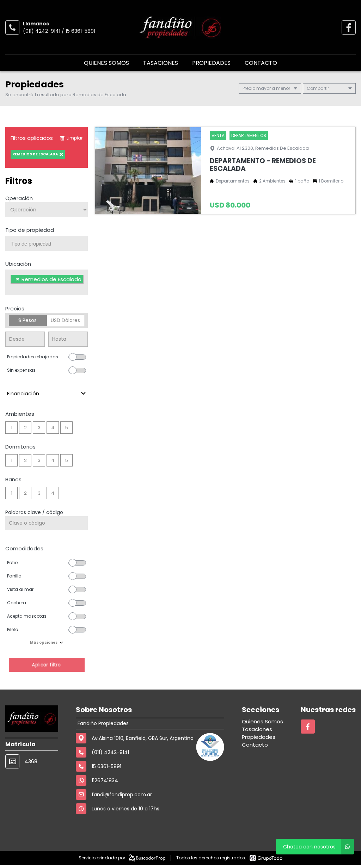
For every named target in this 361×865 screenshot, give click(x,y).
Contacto (261, 63)
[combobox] (46, 243)
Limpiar (74, 138)
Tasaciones (160, 63)
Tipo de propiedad (29, 230)
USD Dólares (65, 320)
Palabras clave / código (34, 512)
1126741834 (105, 780)
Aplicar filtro (46, 664)
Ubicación (18, 263)
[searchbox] (49, 244)
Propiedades (211, 63)
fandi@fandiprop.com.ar (122, 794)
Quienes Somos (106, 63)
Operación (19, 198)
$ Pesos (27, 320)
